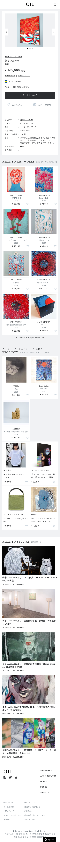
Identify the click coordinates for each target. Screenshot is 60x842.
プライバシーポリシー (12, 815)
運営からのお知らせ (32, 807)
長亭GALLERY (26, 120)
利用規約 (27, 811)
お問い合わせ (8, 811)
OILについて (8, 803)
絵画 (22, 146)
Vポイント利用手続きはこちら (17, 87)
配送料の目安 (10, 76)
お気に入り (18, 105)
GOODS (44, 781)
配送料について (24, 76)
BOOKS (43, 787)
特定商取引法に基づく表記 (34, 815)
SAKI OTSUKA (13, 56)
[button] (53, 32)
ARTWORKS (46, 770)
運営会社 (6, 820)
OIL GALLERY (30, 803)
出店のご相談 (29, 820)
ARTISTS (44, 792)
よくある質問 (8, 807)
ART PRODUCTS (48, 776)
